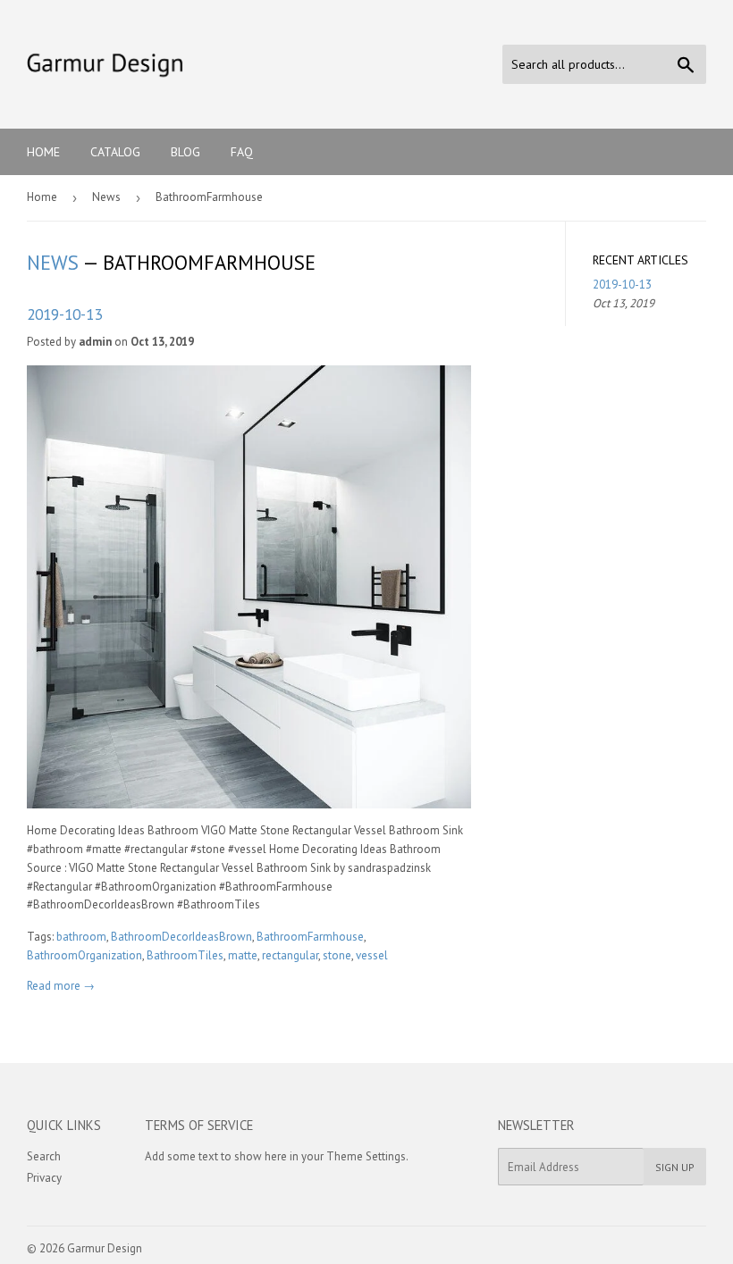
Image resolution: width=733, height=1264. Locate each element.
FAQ (242, 152)
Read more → (61, 985)
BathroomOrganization (84, 955)
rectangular (290, 955)
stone (337, 955)
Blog (185, 152)
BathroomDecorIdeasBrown (181, 936)
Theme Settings (366, 1156)
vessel (372, 955)
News (106, 197)
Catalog (115, 152)
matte (242, 955)
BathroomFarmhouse (310, 936)
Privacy (44, 1177)
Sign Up (675, 1167)
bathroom (81, 936)
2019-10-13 (64, 314)
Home (43, 152)
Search (44, 1156)
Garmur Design (104, 1248)
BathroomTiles (185, 955)
